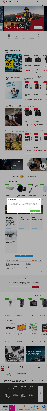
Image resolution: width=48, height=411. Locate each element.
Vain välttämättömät (23, 211)
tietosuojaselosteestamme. (28, 207)
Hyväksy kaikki (34, 211)
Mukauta (12, 211)
